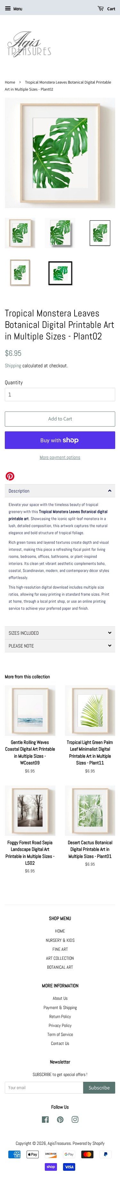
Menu (17, 9)
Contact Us (60, 1043)
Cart (110, 9)
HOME (60, 931)
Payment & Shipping (60, 1007)
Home (10, 82)
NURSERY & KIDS (60, 940)
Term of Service (60, 1034)
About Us (60, 998)
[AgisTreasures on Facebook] (45, 1121)
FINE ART (60, 949)
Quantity (14, 382)
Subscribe (99, 1087)
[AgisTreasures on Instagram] (74, 1121)
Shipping (13, 365)
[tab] (60, 490)
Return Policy (60, 1016)
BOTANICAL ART (60, 967)
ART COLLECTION (60, 958)
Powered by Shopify (89, 1143)
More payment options (60, 457)
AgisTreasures (59, 1143)
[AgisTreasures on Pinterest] (60, 1121)
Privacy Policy (60, 1025)
